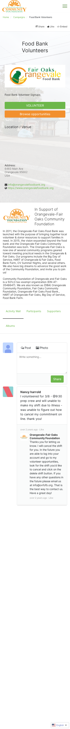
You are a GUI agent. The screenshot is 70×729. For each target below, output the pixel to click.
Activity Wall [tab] (13, 311)
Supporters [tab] (54, 311)
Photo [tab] (44, 348)
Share (41, 26)
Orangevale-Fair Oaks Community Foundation (45, 436)
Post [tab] (28, 348)
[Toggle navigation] (65, 6)
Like (52, 26)
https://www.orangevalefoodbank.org (31, 188)
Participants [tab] (34, 311)
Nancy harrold (30, 392)
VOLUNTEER (35, 105)
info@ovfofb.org (43, 485)
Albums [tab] (10, 325)
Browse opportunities (35, 114)
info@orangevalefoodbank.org (26, 184)
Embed (63, 26)
